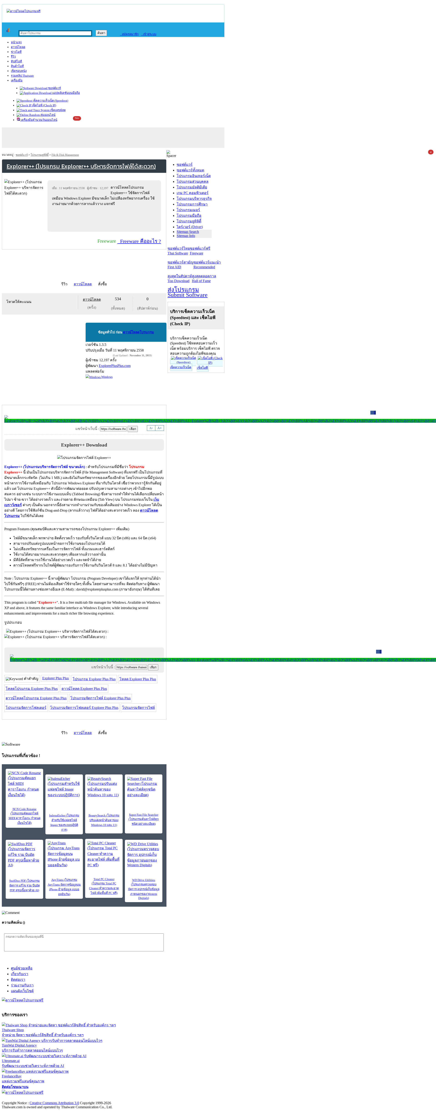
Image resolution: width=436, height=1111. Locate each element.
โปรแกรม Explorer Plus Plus (94, 679)
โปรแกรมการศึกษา (192, 204)
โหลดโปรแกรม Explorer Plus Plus (32, 689)
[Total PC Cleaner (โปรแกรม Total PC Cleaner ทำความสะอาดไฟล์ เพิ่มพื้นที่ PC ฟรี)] (103, 854)
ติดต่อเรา (18, 980)
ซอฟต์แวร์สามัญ (180, 264)
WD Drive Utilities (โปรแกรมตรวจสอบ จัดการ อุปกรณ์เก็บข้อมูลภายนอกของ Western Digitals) (143, 889)
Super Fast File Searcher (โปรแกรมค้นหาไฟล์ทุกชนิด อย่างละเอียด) (144, 819)
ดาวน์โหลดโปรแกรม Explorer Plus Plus (36, 698)
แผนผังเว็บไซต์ (22, 991)
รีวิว (13, 56)
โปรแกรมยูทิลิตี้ (40, 154)
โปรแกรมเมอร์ (188, 210)
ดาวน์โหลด (18, 47)
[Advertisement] (105, 219)
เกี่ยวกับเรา (19, 974)
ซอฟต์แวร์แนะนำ (207, 264)
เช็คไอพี (202, 367)
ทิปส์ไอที (16, 61)
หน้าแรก (16, 42)
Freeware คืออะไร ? (139, 241)
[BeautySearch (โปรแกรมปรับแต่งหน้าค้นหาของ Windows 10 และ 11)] (103, 787)
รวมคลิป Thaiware (22, 75)
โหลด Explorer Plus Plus (137, 679)
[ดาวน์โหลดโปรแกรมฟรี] (23, 11)
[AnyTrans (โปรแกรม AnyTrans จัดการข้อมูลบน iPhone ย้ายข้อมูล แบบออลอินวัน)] (64, 854)
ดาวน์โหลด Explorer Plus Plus (84, 689)
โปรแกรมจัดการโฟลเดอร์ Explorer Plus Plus (84, 708)
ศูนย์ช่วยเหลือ (21, 968)
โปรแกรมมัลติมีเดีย (192, 187)
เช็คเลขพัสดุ (58, 110)
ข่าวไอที (16, 52)
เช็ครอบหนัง (19, 71)
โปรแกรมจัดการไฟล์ (138, 708)
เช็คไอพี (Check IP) (43, 105)
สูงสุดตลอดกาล (204, 278)
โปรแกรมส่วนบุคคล (192, 181)
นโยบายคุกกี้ (94, 1098)
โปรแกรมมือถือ (189, 215)
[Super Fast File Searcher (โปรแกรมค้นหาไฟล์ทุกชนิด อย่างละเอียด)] (143, 787)
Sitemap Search (188, 232)
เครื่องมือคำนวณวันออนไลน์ (38, 120)
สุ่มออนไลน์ (47, 115)
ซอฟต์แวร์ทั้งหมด (190, 170)
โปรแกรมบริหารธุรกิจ (194, 198)
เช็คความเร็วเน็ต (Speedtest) (50, 100)
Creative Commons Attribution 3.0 (54, 1103)
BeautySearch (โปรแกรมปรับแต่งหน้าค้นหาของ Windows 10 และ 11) (104, 820)
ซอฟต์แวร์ (54, 88)
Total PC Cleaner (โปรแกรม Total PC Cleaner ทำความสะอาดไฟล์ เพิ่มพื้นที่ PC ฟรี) (104, 886)
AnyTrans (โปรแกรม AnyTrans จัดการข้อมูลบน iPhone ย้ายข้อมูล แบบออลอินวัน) (64, 887)
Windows (107, 376)
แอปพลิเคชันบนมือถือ (66, 93)
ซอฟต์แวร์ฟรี (200, 251)
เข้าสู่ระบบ (148, 34)
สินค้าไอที (17, 66)
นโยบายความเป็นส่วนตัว (60, 1098)
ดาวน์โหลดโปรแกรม (138, 332)
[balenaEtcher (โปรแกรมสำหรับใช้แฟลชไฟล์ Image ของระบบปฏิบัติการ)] (64, 787)
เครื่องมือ (16, 80)
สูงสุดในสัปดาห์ (180, 278)
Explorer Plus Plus (55, 678)
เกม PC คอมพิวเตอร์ (192, 193)
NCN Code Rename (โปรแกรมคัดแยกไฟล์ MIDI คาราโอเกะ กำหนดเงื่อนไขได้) (24, 816)
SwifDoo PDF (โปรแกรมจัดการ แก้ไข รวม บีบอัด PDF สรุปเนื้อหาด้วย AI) (24, 885)
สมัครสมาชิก (129, 34)
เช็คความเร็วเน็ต (180, 367)
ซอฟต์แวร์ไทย (179, 251)
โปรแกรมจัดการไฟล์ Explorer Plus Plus (100, 698)
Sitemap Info (186, 236)
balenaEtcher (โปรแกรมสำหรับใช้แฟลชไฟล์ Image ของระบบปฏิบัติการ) (64, 822)
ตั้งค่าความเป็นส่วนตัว (19, 1098)
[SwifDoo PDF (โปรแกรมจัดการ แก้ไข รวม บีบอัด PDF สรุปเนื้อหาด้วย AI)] (24, 854)
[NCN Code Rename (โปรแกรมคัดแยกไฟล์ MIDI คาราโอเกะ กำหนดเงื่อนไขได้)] (24, 784)
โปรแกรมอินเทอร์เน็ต (194, 176)
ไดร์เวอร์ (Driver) (190, 227)
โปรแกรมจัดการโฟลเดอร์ (26, 708)
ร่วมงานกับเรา (22, 985)
